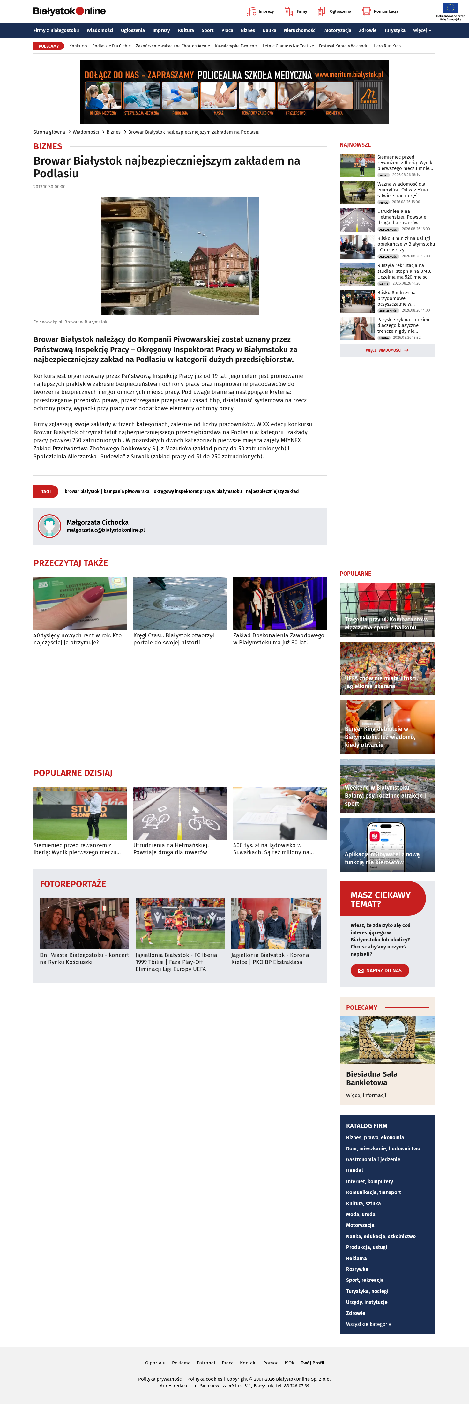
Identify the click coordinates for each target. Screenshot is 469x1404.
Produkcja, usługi (366, 1247)
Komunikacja (386, 11)
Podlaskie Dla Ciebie (111, 46)
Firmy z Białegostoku (56, 30)
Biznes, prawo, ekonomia (375, 1137)
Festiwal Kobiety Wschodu (343, 46)
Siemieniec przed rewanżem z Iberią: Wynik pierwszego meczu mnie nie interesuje (75, 849)
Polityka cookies (204, 1379)
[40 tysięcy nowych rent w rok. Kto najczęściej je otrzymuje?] (80, 603)
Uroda (384, 338)
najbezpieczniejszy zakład (272, 491)
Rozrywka (357, 1269)
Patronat (206, 1363)
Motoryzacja (337, 30)
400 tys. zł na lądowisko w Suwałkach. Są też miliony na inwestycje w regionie (271, 849)
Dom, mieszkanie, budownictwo (383, 1149)
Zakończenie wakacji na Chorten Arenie (173, 46)
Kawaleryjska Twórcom (236, 46)
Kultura (186, 30)
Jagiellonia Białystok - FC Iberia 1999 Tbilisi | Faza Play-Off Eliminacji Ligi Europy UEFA (176, 962)
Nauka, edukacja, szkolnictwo (381, 1236)
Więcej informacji (366, 1095)
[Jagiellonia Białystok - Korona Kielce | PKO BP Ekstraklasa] (276, 923)
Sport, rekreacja (365, 1280)
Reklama (356, 1258)
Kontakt (248, 1363)
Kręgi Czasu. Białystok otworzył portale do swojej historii (173, 639)
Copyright (237, 1379)
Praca (227, 30)
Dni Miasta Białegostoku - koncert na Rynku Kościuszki (84, 959)
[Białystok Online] (70, 11)
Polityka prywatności (160, 1379)
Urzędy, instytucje (367, 1302)
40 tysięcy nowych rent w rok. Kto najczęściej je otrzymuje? (78, 639)
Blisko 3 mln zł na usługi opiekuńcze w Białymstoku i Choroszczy (406, 244)
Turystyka (395, 30)
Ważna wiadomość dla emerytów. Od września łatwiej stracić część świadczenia (402, 189)
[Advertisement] (180, 706)
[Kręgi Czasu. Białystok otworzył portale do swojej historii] (180, 603)
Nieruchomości (300, 30)
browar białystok (82, 491)
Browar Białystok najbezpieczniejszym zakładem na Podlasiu (194, 132)
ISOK (289, 1363)
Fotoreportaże (73, 883)
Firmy (302, 11)
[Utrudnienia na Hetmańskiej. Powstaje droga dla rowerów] (180, 813)
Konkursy (78, 46)
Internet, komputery (369, 1181)
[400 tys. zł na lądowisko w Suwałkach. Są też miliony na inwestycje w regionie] (280, 813)
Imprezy (266, 11)
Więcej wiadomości (384, 350)
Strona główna (49, 132)
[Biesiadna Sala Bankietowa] (387, 1040)
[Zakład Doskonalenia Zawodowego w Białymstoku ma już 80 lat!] (280, 603)
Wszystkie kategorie (369, 1324)
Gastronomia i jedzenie (373, 1159)
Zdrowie (367, 30)
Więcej (420, 30)
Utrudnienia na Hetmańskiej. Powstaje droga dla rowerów (171, 849)
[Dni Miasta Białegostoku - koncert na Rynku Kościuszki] (84, 923)
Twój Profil (312, 1363)
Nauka (269, 30)
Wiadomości (100, 30)
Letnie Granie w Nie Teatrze (288, 46)
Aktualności (388, 229)
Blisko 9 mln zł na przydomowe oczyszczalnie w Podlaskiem (396, 298)
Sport (208, 30)
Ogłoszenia (340, 11)
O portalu (155, 1363)
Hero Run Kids (387, 46)
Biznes (248, 30)
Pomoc (270, 1363)
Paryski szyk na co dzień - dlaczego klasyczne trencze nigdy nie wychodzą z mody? (405, 325)
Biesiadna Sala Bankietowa (372, 1078)
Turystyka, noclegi (367, 1291)
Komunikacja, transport (373, 1192)
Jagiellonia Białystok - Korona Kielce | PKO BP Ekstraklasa (270, 959)
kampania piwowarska (127, 491)
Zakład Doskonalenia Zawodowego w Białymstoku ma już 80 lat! (278, 639)
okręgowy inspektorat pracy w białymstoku (198, 491)
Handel (354, 1170)
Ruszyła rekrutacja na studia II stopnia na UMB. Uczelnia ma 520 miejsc (404, 271)
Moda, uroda (361, 1214)
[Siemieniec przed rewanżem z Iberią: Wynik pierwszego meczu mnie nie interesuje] (80, 813)
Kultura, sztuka (363, 1203)
